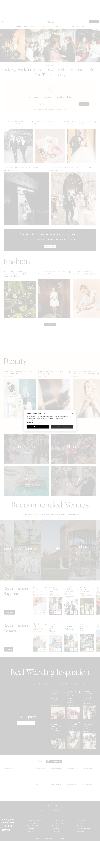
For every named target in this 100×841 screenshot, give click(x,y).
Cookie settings (62, 426)
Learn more (30, 422)
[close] (72, 413)
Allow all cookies (38, 426)
